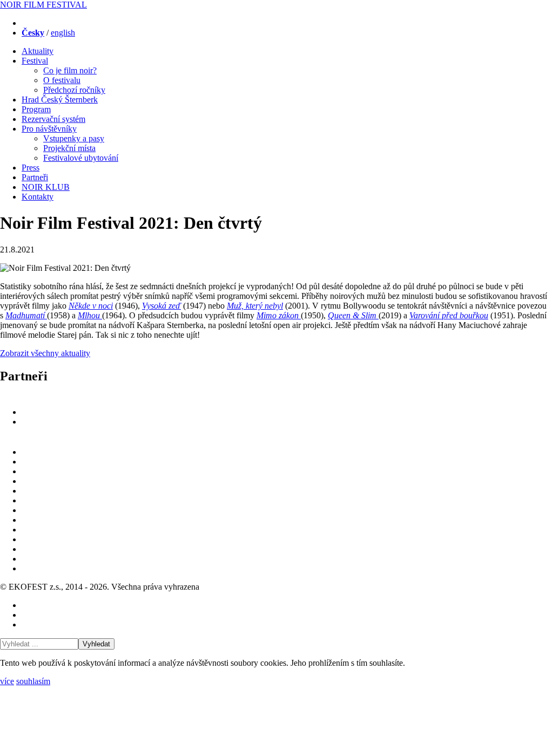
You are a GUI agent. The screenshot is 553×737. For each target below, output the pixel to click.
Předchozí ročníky (74, 89)
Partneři (35, 177)
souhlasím (33, 681)
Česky (33, 32)
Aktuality (37, 51)
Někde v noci (91, 305)
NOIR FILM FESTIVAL (43, 4)
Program (36, 109)
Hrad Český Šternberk (60, 99)
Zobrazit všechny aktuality (45, 353)
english (63, 32)
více (7, 681)
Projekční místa (69, 148)
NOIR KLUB (46, 187)
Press (30, 167)
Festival (35, 60)
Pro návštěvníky (49, 128)
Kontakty (37, 196)
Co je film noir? (70, 70)
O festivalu (61, 80)
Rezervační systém (53, 119)
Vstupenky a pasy (73, 138)
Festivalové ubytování (80, 157)
